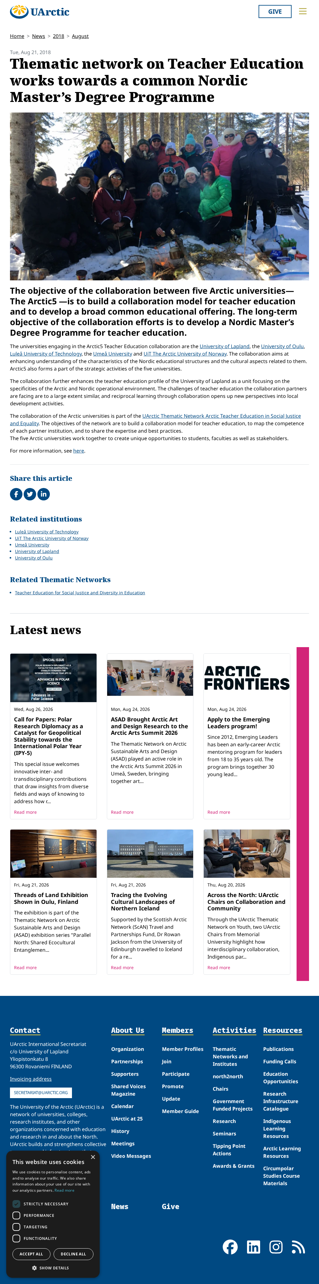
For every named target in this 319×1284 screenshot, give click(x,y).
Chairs (220, 1088)
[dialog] (53, 1214)
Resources (282, 1030)
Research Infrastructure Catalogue (280, 1101)
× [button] (92, 1157)
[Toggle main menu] (303, 11)
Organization (127, 1049)
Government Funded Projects (233, 1105)
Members (177, 1030)
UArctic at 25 (127, 1118)
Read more (25, 812)
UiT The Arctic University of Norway (185, 353)
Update (171, 1098)
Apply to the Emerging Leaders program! (238, 723)
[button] (52, 1268)
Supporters (125, 1073)
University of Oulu (282, 346)
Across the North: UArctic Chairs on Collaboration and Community (246, 901)
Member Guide (180, 1111)
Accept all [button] (31, 1254)
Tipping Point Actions (229, 1150)
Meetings (123, 1143)
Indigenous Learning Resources (277, 1128)
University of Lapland (225, 346)
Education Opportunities (280, 1077)
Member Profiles (182, 1049)
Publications (278, 1049)
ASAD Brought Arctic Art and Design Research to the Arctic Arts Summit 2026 (149, 726)
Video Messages (131, 1156)
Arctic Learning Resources (282, 1152)
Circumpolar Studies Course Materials (281, 1176)
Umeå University (112, 353)
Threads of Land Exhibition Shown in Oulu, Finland (51, 898)
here (78, 450)
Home (17, 36)
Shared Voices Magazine (128, 1090)
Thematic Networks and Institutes (230, 1056)
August (80, 36)
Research (224, 1121)
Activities (234, 1030)
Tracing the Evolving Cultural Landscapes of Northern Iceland (143, 901)
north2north (228, 1076)
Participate (176, 1073)
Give (275, 11)
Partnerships (127, 1061)
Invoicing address (31, 1078)
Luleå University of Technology (46, 353)
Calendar (122, 1106)
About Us (128, 1030)
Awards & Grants (234, 1165)
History (120, 1131)
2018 (58, 36)
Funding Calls (279, 1061)
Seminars (224, 1133)
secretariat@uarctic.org (41, 1092)
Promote (173, 1086)
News (38, 36)
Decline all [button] (73, 1254)
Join (166, 1061)
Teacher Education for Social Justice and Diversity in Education (80, 593)
